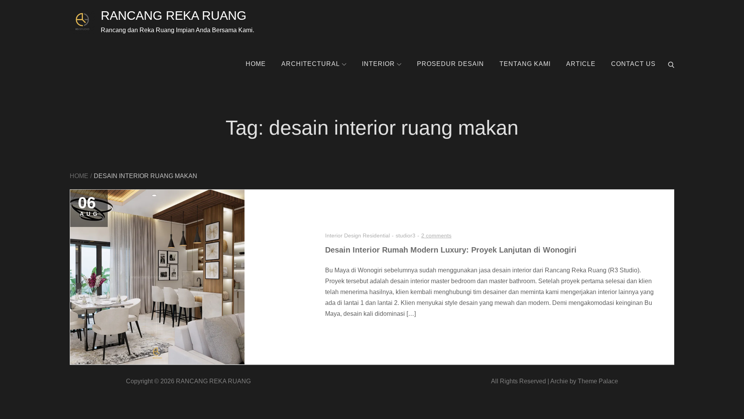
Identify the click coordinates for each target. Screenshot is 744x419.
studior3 (405, 235)
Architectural (310, 64)
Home (256, 64)
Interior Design (343, 235)
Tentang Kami (525, 64)
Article (581, 64)
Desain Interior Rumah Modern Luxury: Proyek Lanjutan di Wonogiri (451, 250)
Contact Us (633, 64)
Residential (376, 235)
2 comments (436, 235)
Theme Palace (598, 381)
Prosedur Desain (450, 64)
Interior (378, 64)
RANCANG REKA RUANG (173, 16)
